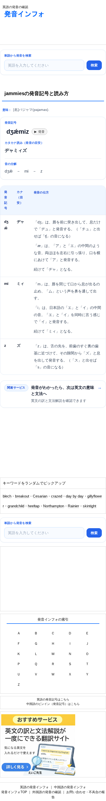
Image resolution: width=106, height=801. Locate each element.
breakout (22, 496)
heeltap (33, 506)
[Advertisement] (39, 32)
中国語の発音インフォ (70, 787)
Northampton (53, 506)
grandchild (16, 506)
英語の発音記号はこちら (53, 699)
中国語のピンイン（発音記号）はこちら (53, 703)
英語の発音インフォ (34, 787)
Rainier (73, 506)
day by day (75, 496)
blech (7, 496)
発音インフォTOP (14, 792)
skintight (89, 506)
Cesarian (40, 496)
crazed (56, 496)
